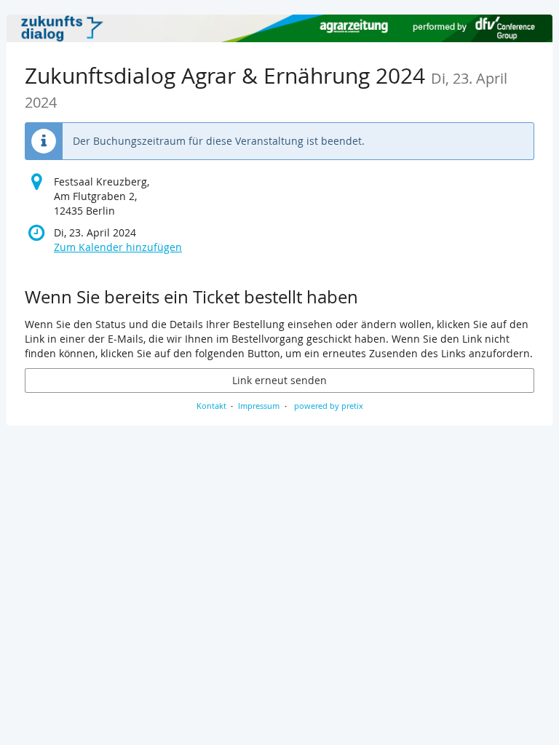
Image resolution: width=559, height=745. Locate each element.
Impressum (259, 405)
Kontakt (211, 405)
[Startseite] (279, 28)
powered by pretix (328, 405)
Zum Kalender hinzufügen (118, 247)
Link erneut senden (279, 380)
